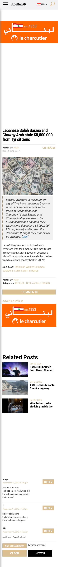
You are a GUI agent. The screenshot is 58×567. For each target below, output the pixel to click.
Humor (21, 13)
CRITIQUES (19, 283)
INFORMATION (32, 283)
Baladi (44, 13)
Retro (32, 13)
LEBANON (45, 283)
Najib (16, 148)
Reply (48, 482)
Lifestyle (7, 13)
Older (14, 553)
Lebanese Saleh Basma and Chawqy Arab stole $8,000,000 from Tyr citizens (27, 135)
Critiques (49, 147)
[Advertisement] (29, 95)
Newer (40, 553)
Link (24, 236)
